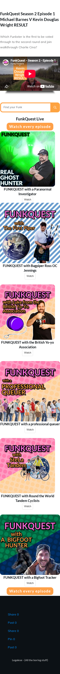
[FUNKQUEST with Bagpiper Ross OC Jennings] (30, 233)
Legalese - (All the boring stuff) (30, 660)
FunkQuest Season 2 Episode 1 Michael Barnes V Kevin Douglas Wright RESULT (29, 19)
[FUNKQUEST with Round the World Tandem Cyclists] (27, 465)
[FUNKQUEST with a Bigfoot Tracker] (30, 545)
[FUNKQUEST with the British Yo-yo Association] (27, 312)
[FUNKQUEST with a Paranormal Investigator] (27, 159)
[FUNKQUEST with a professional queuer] (30, 391)
